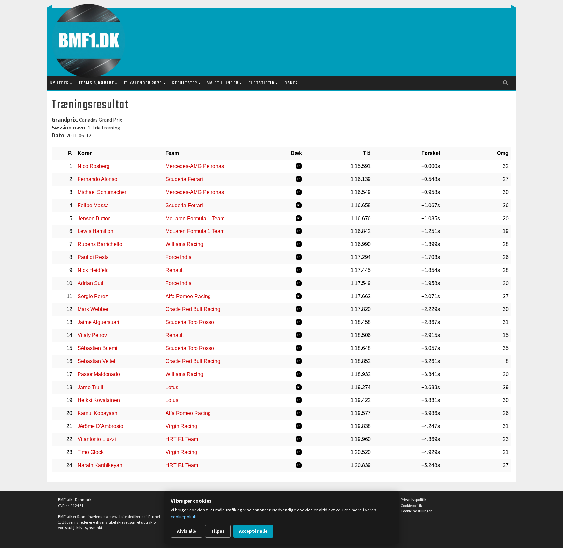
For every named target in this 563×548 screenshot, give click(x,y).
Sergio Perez (93, 296)
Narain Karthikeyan (100, 465)
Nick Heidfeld (93, 270)
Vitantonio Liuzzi (97, 439)
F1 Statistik (261, 83)
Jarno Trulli (90, 387)
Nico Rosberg (93, 166)
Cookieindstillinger (416, 511)
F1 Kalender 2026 (143, 83)
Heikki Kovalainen (99, 400)
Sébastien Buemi (97, 348)
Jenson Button (94, 218)
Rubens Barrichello (100, 244)
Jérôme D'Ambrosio (100, 426)
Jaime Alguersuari (98, 322)
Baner (291, 83)
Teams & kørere (96, 83)
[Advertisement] (283, 35)
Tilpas (217, 531)
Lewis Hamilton (95, 231)
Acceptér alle (253, 531)
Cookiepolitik (411, 505)
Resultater (184, 83)
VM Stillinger (222, 83)
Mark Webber (93, 309)
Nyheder (59, 83)
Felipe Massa (93, 205)
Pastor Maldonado (99, 374)
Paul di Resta (93, 257)
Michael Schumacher (102, 192)
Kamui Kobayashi (98, 413)
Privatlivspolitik (413, 499)
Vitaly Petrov (92, 335)
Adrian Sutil (91, 283)
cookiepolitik (183, 517)
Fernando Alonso (97, 179)
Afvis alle (186, 531)
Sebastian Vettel (96, 361)
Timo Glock (91, 452)
